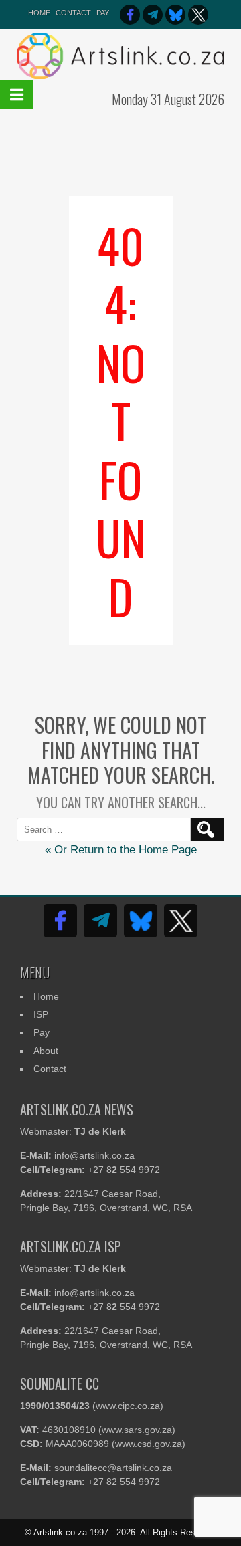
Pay (102, 13)
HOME (39, 13)
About (45, 1050)
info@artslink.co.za (94, 1155)
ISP (40, 1014)
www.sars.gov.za (137, 1429)
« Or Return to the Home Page (121, 849)
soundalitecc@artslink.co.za (113, 1467)
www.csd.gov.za (148, 1443)
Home (46, 996)
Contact (73, 13)
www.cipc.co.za (128, 1405)
